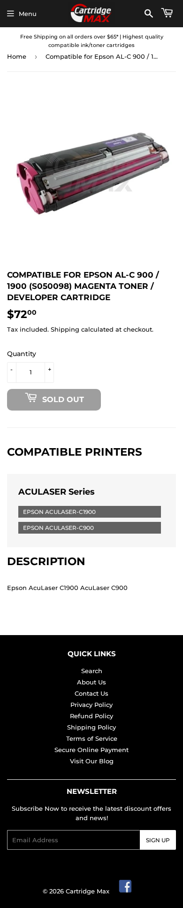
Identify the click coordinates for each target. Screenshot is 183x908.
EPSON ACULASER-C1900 (59, 511)
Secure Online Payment (91, 749)
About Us (91, 682)
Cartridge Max (87, 891)
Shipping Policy (91, 727)
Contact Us (91, 693)
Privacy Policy (91, 704)
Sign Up (158, 840)
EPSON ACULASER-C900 (58, 527)
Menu (28, 13)
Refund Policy (91, 716)
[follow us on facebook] (125, 891)
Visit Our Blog (92, 761)
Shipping (65, 329)
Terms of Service (91, 738)
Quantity (21, 353)
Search (91, 671)
